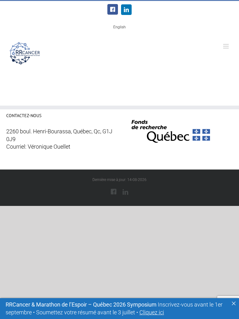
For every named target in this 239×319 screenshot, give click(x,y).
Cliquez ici (151, 312)
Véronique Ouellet (49, 147)
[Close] (233, 303)
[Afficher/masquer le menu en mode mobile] (226, 46)
